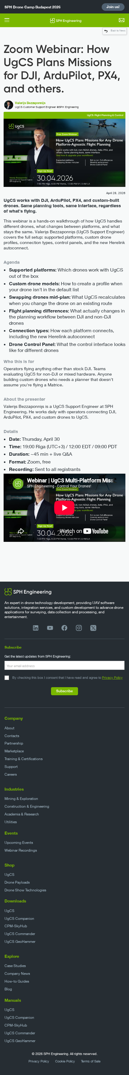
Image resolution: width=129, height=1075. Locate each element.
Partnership (13, 743)
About (9, 728)
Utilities (10, 822)
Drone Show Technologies (25, 890)
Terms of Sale (90, 1061)
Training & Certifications (23, 759)
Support (11, 766)
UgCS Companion (19, 918)
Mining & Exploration (21, 798)
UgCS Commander (19, 934)
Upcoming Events (18, 842)
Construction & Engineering (26, 806)
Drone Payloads (17, 882)
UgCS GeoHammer (19, 941)
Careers (10, 774)
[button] (6, 20)
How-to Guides (16, 981)
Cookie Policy (65, 1061)
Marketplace (14, 751)
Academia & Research (21, 814)
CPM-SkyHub (15, 926)
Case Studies (15, 966)
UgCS (9, 874)
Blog (8, 989)
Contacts (11, 736)
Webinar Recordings (20, 850)
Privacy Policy (112, 677)
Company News (17, 973)
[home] (64, 20)
